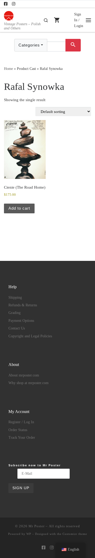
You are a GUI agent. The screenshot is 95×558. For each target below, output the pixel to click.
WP (28, 533)
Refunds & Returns (22, 305)
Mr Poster (36, 526)
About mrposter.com (23, 375)
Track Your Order (21, 438)
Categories (29, 45)
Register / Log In (21, 422)
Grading (14, 313)
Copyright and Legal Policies (30, 336)
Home (8, 68)
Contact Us (16, 328)
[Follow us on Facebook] (5, 4)
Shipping (15, 297)
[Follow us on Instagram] (13, 4)
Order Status (17, 430)
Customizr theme (75, 533)
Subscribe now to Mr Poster (34, 465)
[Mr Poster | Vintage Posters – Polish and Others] (8, 15)
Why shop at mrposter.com (28, 383)
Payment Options (21, 321)
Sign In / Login (78, 20)
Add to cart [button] (19, 208)
